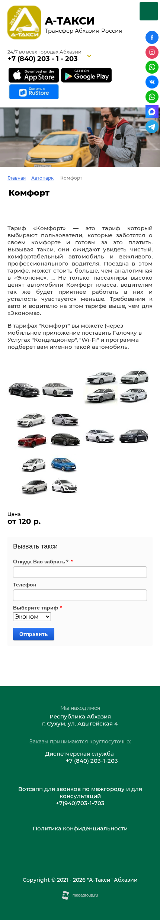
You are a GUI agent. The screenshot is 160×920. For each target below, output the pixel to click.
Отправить (33, 634)
